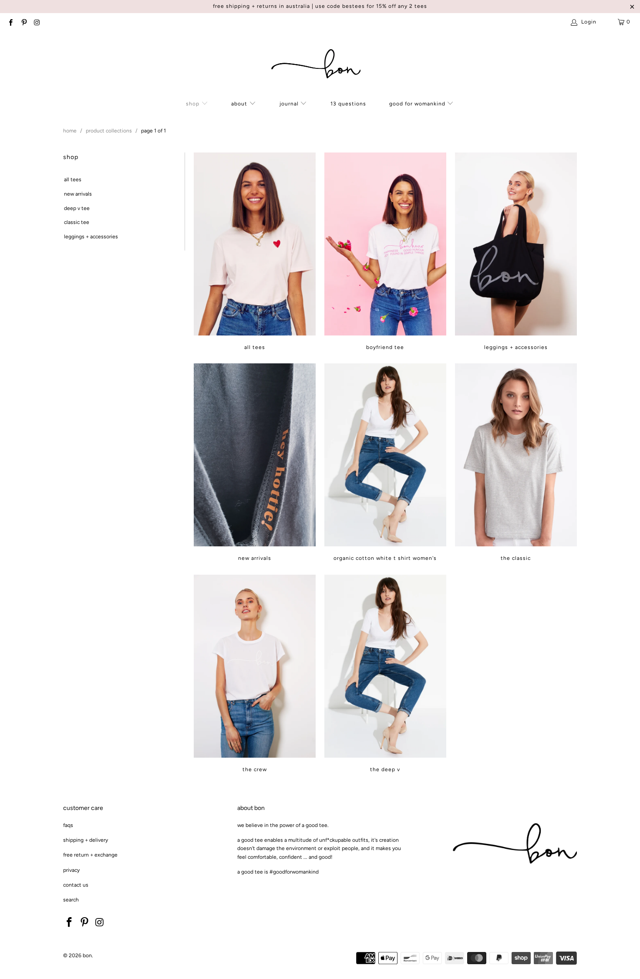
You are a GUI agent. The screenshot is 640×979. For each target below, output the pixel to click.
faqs (68, 825)
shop (193, 104)
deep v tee (77, 208)
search (71, 900)
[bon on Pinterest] (23, 22)
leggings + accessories (91, 237)
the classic (516, 462)
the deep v (385, 673)
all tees (72, 179)
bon (87, 955)
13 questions (348, 104)
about (240, 104)
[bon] (315, 65)
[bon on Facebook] (10, 22)
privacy (71, 870)
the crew (255, 673)
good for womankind (418, 104)
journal (289, 104)
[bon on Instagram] (36, 22)
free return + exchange (90, 855)
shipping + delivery (85, 840)
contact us (75, 885)
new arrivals (78, 194)
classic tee (76, 222)
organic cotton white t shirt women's (385, 462)
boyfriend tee (385, 251)
